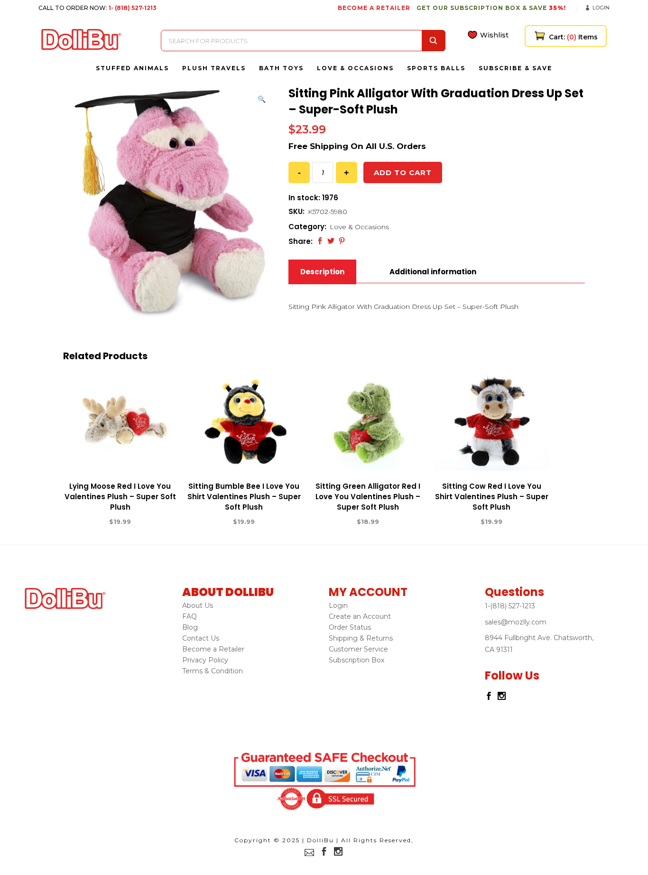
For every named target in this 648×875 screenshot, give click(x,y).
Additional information (432, 272)
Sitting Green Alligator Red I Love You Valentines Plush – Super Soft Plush (367, 496)
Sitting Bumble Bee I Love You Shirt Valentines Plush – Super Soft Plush (244, 496)
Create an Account (360, 616)
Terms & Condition (212, 671)
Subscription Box (356, 660)
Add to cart (403, 172)
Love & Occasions (359, 227)
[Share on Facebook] (320, 240)
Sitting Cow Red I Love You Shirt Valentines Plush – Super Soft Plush (491, 496)
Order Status (350, 627)
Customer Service (358, 649)
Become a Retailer (213, 649)
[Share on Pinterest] (341, 240)
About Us (197, 605)
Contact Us (200, 638)
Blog (190, 627)
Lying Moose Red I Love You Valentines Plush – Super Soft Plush (120, 496)
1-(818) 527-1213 (510, 606)
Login (601, 7)
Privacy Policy (205, 660)
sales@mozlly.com (515, 622)
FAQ (189, 616)
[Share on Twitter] (330, 240)
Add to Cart (85, 522)
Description (322, 272)
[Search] (433, 40)
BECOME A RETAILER (374, 7)
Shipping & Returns (361, 638)
